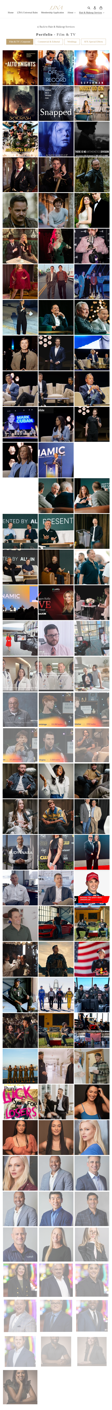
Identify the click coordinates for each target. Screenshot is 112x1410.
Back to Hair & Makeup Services (57, 26)
